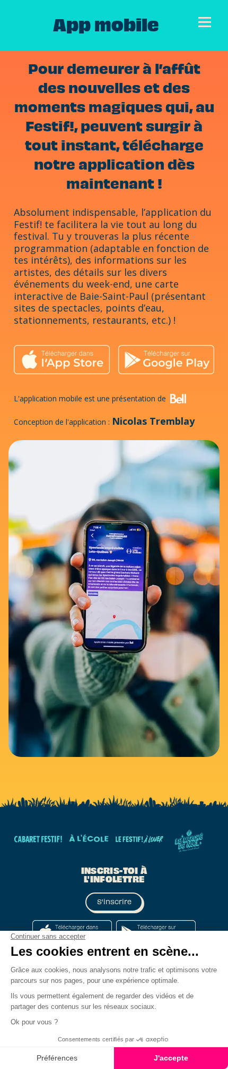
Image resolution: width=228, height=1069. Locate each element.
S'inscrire (114, 902)
